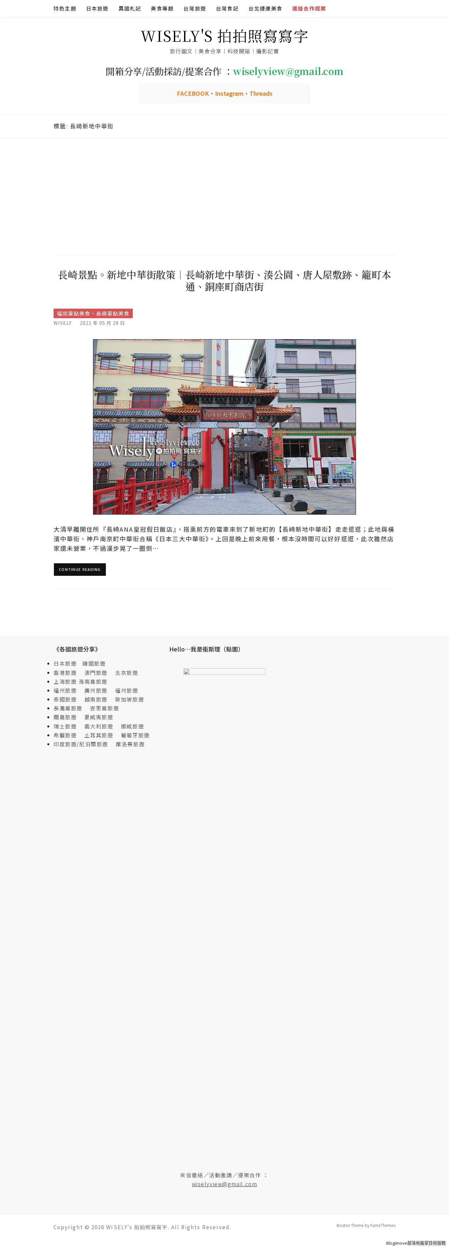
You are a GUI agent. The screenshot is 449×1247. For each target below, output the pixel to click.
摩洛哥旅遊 (130, 744)
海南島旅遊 (93, 681)
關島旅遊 (68, 717)
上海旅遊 (65, 681)
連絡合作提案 (309, 8)
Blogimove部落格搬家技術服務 (416, 1243)
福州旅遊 (68, 690)
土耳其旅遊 (101, 735)
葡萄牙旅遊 (135, 735)
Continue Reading (80, 569)
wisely (63, 322)
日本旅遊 (97, 8)
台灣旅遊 (194, 8)
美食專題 (162, 8)
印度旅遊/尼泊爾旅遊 (84, 744)
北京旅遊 (126, 672)
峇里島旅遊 (104, 708)
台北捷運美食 (265, 8)
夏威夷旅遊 (98, 717)
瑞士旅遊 (68, 726)
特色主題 (65, 8)
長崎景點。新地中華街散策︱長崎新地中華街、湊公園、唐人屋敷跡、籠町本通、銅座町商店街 (224, 280)
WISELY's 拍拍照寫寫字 (224, 35)
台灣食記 (227, 8)
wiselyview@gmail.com (224, 1184)
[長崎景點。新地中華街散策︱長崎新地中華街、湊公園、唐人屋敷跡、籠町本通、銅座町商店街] (224, 426)
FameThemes (382, 1225)
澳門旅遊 (95, 672)
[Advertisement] (224, 196)
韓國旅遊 (94, 663)
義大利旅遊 (98, 726)
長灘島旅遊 (68, 708)
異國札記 (130, 8)
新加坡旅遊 (129, 699)
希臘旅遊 (68, 735)
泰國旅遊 (68, 699)
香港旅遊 (65, 672)
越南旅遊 (98, 699)
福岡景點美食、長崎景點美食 (93, 313)
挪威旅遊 (132, 726)
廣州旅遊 (95, 690)
